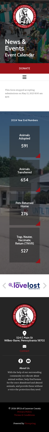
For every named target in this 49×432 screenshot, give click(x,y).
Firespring (30, 423)
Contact (24, 351)
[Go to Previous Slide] (4, 285)
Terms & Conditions (24, 415)
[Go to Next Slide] (44, 285)
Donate (24, 68)
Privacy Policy (24, 411)
